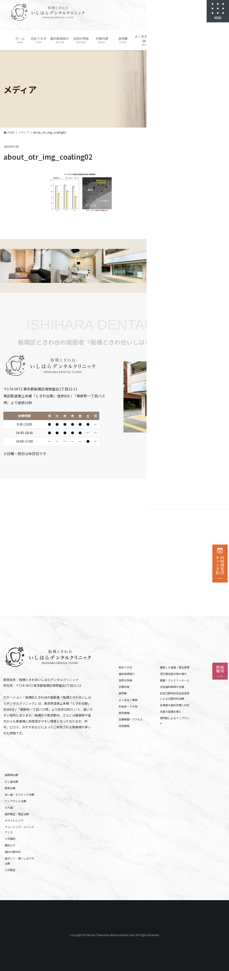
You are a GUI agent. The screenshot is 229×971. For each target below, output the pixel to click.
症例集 (123, 693)
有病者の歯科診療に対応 (174, 705)
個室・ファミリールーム (174, 680)
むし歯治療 (11, 781)
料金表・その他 (128, 706)
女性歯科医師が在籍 (172, 687)
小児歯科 (10, 838)
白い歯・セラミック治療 (19, 794)
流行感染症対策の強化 (173, 674)
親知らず (10, 845)
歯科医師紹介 (127, 674)
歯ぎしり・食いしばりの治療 (19, 860)
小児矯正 (10, 870)
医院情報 (124, 713)
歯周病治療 (11, 775)
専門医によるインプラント (174, 720)
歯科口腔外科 (13, 852)
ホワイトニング (14, 820)
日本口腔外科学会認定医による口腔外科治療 (174, 695)
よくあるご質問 (128, 700)
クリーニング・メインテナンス (19, 829)
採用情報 (124, 726)
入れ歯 (9, 807)
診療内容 (124, 687)
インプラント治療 (15, 801)
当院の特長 (125, 680)
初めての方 (125, 667)
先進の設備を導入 (170, 711)
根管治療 (10, 788)
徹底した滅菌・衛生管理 (174, 667)
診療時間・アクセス (131, 719)
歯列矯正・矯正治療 (17, 814)
